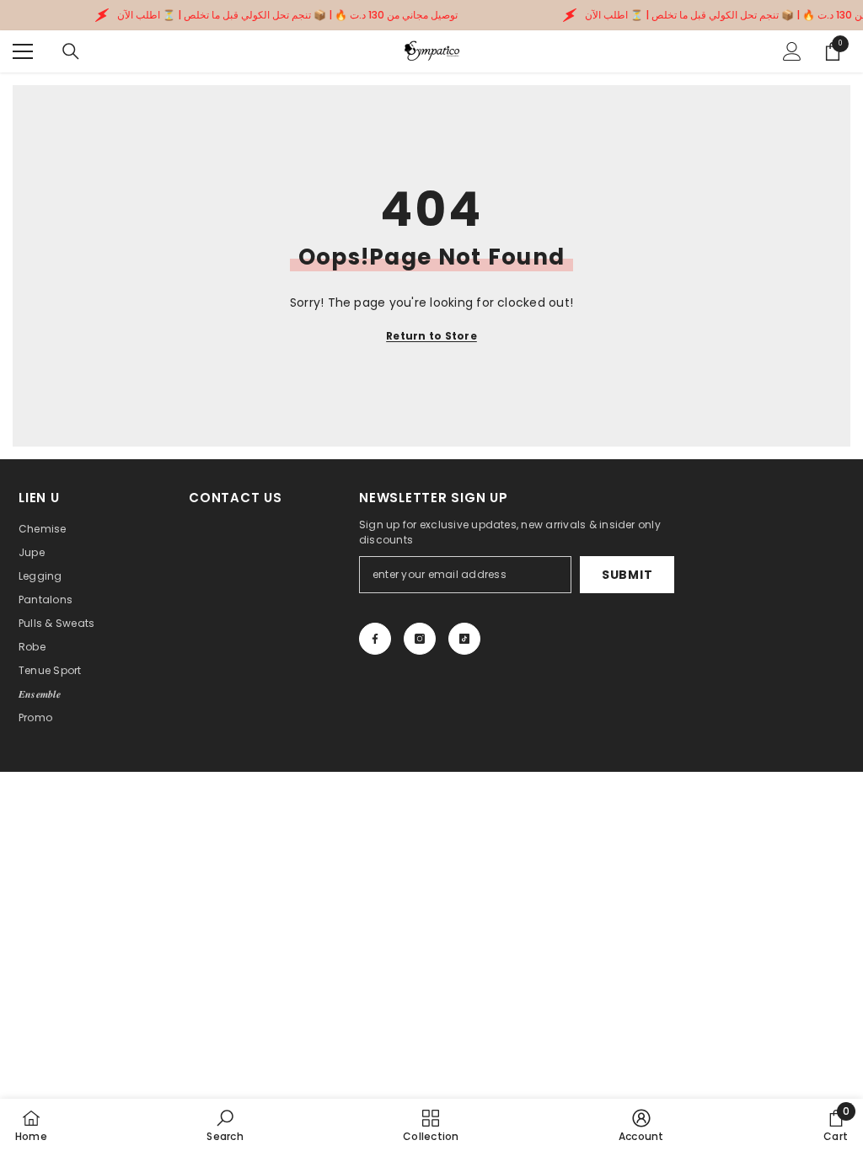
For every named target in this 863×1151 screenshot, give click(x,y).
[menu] (23, 51)
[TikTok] (464, 639)
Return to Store (431, 336)
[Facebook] (375, 639)
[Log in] (792, 51)
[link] (224, 1125)
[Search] (71, 51)
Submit (627, 574)
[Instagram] (420, 639)
